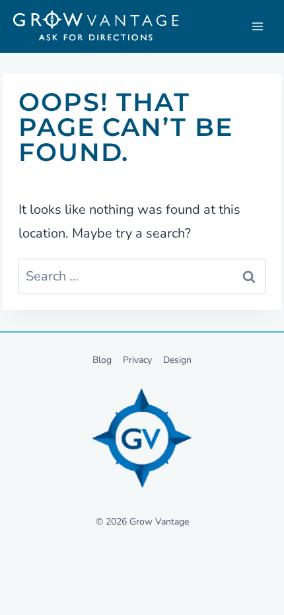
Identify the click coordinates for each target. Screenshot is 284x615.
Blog (102, 360)
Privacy (137, 360)
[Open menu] (257, 26)
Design (177, 360)
